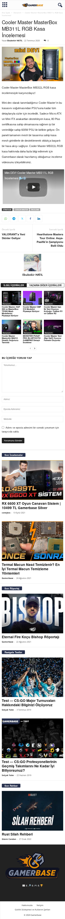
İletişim (40, 905)
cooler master (21, 209)
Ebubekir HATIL (14, 40)
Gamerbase (7, 578)
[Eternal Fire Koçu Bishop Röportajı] (32, 613)
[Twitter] (22, 218)
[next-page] (34, 348)
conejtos (6, 512)
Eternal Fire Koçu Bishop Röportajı (30, 636)
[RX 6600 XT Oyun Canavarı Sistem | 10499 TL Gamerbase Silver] (32, 480)
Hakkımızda (27, 905)
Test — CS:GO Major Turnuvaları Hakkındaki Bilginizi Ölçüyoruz (28, 702)
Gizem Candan (9, 839)
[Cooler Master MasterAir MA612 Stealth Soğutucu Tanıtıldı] (11, 327)
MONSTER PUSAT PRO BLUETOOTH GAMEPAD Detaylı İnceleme (31, 339)
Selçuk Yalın (8, 709)
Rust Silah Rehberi (17, 834)
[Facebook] (30, 218)
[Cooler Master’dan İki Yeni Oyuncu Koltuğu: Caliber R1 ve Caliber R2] (53, 298)
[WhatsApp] (5, 218)
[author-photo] (32, 262)
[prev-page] (30, 348)
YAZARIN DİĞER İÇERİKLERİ (45, 285)
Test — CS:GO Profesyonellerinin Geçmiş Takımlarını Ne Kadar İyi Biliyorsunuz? (29, 766)
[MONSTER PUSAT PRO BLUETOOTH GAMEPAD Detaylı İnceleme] (32, 327)
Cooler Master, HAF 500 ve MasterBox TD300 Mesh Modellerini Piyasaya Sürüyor (11, 311)
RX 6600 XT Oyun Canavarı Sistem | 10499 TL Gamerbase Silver (31, 505)
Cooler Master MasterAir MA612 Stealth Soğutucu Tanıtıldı (10, 339)
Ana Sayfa (6, 12)
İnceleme (35, 209)
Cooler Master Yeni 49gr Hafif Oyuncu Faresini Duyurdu (53, 338)
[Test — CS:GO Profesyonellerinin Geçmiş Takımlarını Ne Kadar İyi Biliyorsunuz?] (32, 738)
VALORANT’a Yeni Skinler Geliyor (13, 236)
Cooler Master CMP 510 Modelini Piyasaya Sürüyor (32, 309)
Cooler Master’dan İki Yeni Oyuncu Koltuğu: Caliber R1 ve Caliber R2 (53, 310)
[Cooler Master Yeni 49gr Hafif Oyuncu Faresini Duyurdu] (53, 327)
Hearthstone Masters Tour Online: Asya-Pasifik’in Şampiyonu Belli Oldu (50, 240)
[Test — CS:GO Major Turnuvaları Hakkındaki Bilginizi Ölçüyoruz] (32, 677)
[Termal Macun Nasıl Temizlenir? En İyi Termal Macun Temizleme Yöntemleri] (32, 541)
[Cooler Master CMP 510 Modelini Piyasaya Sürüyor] (32, 298)
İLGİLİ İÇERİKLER (14, 285)
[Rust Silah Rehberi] (32, 811)
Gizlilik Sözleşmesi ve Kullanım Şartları (32, 909)
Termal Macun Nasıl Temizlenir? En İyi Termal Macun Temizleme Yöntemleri (31, 569)
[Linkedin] (38, 218)
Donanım (17, 12)
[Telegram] (13, 218)
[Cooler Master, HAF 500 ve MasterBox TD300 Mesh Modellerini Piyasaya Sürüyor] (11, 298)
